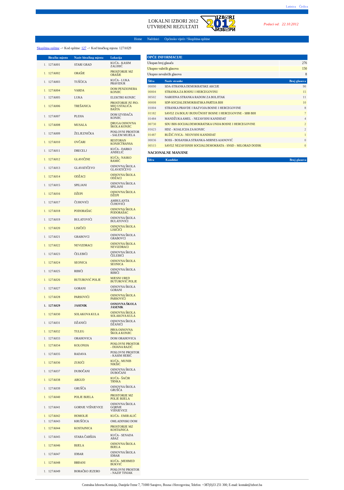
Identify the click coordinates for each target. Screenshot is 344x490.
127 (83, 48)
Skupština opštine (48, 48)
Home (138, 39)
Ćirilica (303, 6)
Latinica (291, 6)
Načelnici (153, 39)
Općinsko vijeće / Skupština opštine (187, 39)
